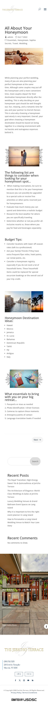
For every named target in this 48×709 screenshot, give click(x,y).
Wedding (23, 43)
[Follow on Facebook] (15, 680)
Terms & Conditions (29, 693)
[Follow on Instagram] (24, 680)
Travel (15, 43)
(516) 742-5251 (9, 662)
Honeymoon (23, 40)
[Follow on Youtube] (28, 680)
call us (19, 674)
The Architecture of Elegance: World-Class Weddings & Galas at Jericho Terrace (23, 493)
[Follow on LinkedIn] (32, 680)
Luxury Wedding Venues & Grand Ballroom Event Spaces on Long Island (22, 504)
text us (29, 674)
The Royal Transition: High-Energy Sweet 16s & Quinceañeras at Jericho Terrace (23, 483)
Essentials (11, 40)
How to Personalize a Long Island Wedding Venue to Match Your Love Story (23, 522)
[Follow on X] (19, 680)
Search (35, 461)
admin (10, 37)
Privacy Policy (16, 693)
